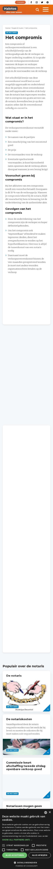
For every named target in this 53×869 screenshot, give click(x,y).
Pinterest (47, 2)
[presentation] (26, 691)
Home (7, 28)
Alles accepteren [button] (15, 855)
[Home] (12, 9)
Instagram (36, 2)
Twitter (42, 2)
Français (20, 2)
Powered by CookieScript (27, 866)
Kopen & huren (17, 28)
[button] (26, 840)
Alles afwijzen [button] (39, 855)
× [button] (50, 812)
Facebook (31, 2)
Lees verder (43, 836)
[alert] (26, 839)
